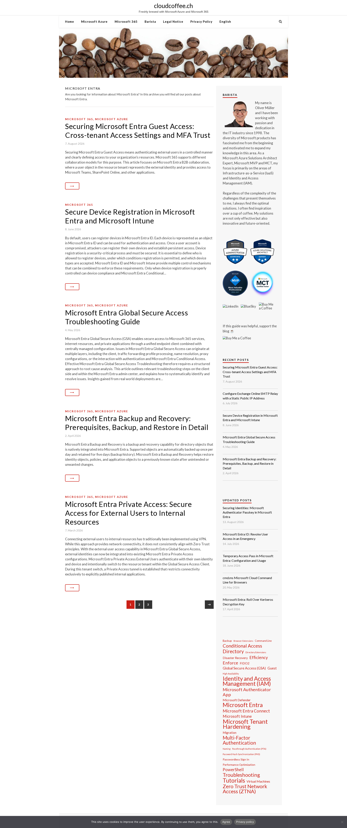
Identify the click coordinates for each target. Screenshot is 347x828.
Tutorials (234, 780)
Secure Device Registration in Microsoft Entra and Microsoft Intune (130, 216)
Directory (233, 651)
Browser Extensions (243, 641)
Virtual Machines (258, 781)
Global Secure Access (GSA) (244, 668)
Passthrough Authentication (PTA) (249, 748)
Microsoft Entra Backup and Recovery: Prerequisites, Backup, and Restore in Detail (136, 423)
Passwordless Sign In (236, 759)
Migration (229, 732)
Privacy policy (245, 821)
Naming (227, 748)
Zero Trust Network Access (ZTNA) (245, 789)
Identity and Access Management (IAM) (247, 681)
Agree (226, 821)
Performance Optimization (239, 764)
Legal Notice (173, 21)
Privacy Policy (201, 21)
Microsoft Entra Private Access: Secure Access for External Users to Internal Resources (128, 513)
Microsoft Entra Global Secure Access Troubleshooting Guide (126, 317)
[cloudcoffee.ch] (173, 53)
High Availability (231, 673)
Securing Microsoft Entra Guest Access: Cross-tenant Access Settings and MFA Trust (137, 130)
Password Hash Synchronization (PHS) (241, 754)
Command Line (263, 640)
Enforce (230, 662)
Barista (150, 21)
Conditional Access (242, 645)
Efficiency (258, 657)
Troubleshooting (241, 774)
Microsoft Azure (94, 21)
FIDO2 (244, 663)
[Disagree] (342, 822)
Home (69, 21)
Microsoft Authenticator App (247, 692)
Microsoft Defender (237, 700)
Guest (272, 668)
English (225, 21)
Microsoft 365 (126, 21)
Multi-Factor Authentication (239, 740)
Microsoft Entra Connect (246, 710)
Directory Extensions (255, 652)
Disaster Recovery (235, 658)
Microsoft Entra (243, 704)
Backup (227, 640)
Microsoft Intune (237, 716)
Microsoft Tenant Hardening (245, 724)
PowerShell (233, 769)
